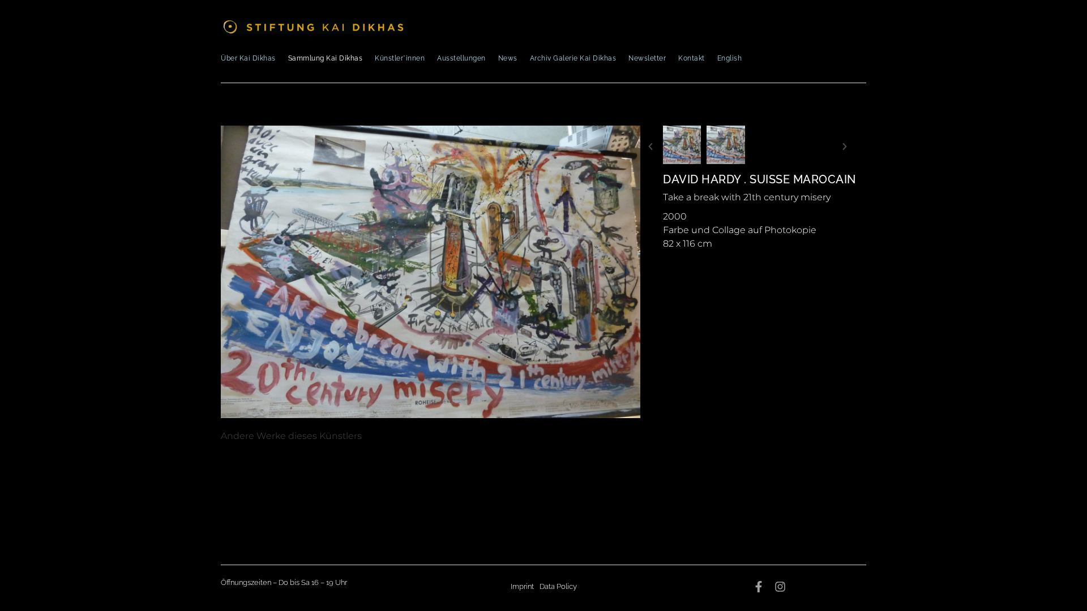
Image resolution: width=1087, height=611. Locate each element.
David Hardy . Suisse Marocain (759, 179)
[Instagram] (780, 587)
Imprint (522, 586)
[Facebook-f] (759, 587)
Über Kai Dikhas (248, 58)
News (507, 58)
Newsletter (647, 58)
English (729, 58)
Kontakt (691, 58)
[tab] (291, 436)
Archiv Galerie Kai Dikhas (573, 58)
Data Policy (558, 586)
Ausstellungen (461, 58)
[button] (650, 146)
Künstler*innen (400, 58)
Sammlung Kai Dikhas (325, 58)
